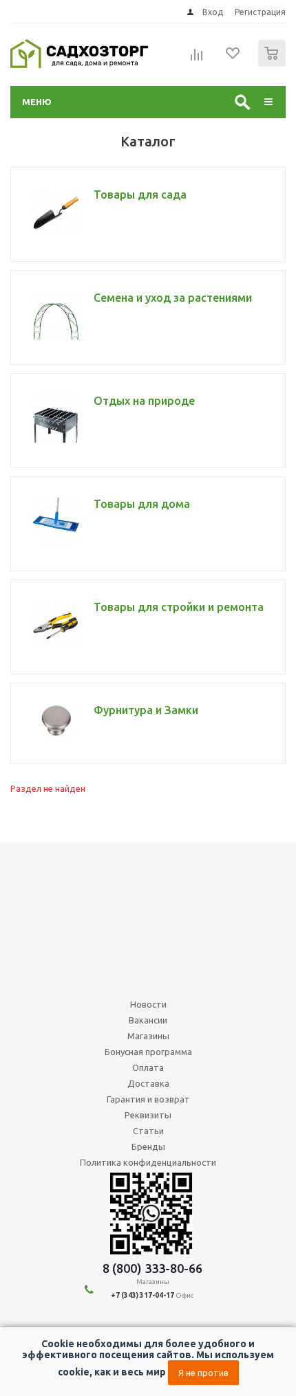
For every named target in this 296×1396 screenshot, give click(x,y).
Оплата (148, 1067)
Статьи (148, 1130)
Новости (148, 1004)
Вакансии (148, 1020)
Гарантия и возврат (148, 1099)
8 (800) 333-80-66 (152, 1268)
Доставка (148, 1083)
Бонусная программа (148, 1051)
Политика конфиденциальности (148, 1162)
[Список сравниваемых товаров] (196, 59)
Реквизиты (148, 1115)
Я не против (203, 1372)
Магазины (148, 1036)
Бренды (148, 1146)
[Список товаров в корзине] (273, 63)
